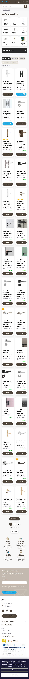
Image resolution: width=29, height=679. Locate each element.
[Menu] (27, 2)
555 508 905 (8, 606)
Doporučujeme (6, 58)
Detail (7, 94)
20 (18, 524)
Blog (3, 628)
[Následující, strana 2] (14, 524)
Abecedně (15, 62)
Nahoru (15, 531)
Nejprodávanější (6, 62)
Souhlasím (14, 675)
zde (26, 666)
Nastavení (14, 670)
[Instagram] (6, 610)
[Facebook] (3, 610)
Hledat (25, 6)
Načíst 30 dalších (14, 518)
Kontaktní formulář (9, 616)
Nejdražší (22, 58)
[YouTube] (11, 610)
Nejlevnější (15, 58)
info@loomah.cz (9, 603)
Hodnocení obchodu (6, 633)
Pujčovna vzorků (6, 630)
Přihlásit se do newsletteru (9, 592)
